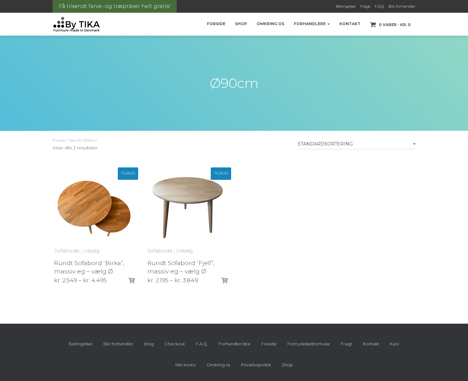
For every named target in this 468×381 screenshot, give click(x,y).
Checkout (175, 343)
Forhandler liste (235, 343)
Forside (216, 23)
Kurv (394, 343)
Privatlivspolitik (256, 364)
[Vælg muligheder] (131, 281)
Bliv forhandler (401, 6)
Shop (241, 23)
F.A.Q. (379, 6)
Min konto (185, 364)
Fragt (365, 6)
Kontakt (349, 23)
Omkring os (270, 23)
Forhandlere (310, 23)
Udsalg (91, 251)
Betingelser (346, 6)
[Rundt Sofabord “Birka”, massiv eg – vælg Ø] (94, 206)
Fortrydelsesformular (308, 343)
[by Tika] (76, 24)
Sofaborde (66, 251)
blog (149, 343)
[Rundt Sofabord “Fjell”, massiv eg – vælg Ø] (187, 206)
